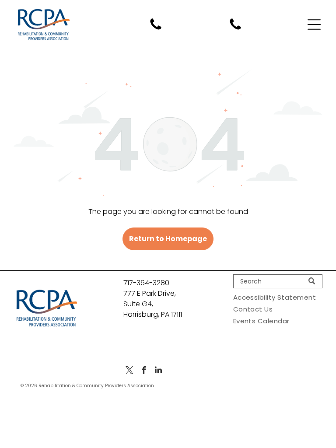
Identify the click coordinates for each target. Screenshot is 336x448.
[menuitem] (277, 297)
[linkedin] (158, 371)
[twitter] (129, 371)
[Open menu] (314, 24)
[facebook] (144, 371)
